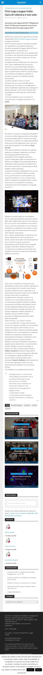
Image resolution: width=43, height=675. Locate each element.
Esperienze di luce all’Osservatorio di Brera (21, 452)
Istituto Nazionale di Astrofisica (22, 618)
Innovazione (27, 8)
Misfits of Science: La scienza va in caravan (21, 583)
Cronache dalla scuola (13, 8)
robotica (27, 405)
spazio (8, 408)
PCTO (30, 448)
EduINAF (21, 2)
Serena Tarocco (10, 546)
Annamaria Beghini (11, 560)
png (7, 275)
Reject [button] (38, 670)
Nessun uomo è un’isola (21, 476)
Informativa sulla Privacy (13, 638)
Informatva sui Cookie (12, 640)
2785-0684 (12, 629)
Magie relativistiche (13, 592)
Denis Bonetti (9, 532)
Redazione (8, 625)
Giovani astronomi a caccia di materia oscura (21, 428)
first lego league (16, 405)
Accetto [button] (30, 670)
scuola (34, 405)
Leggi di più (21, 673)
